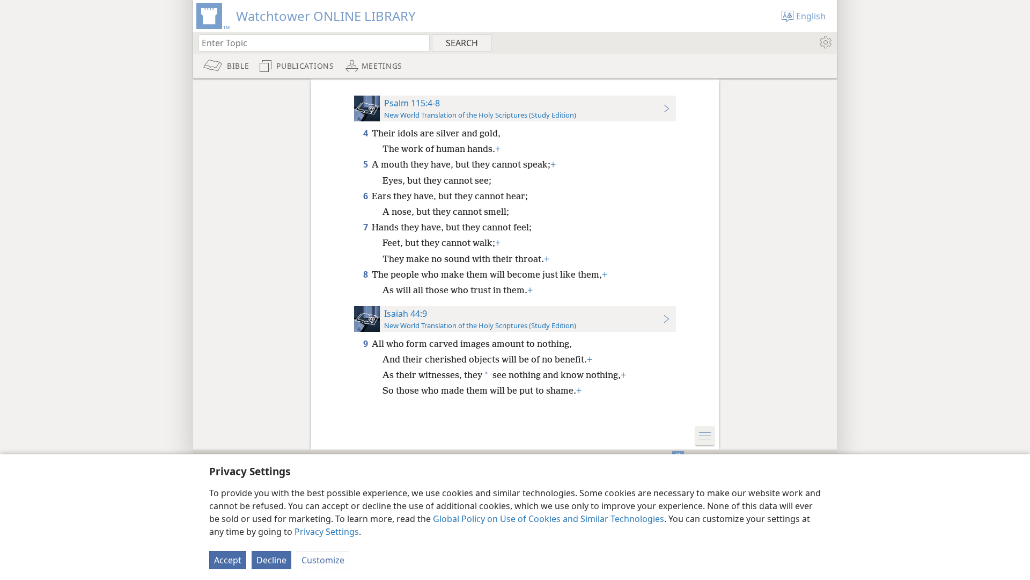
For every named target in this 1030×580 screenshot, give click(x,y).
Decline (271, 560)
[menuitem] (824, 42)
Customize (322, 560)
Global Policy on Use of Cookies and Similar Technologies (548, 519)
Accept (227, 560)
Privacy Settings (327, 532)
